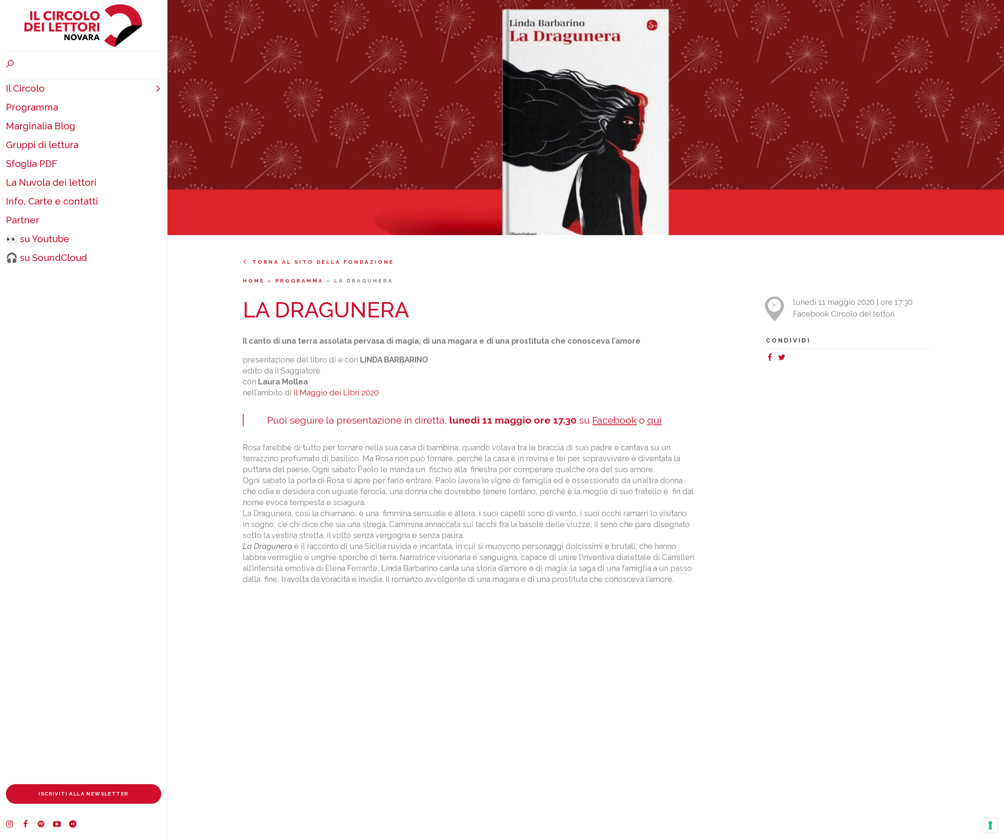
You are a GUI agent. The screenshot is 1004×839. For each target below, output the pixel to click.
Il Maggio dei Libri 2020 (336, 392)
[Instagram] (14, 825)
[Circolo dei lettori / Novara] (83, 25)
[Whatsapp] (791, 358)
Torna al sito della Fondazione (323, 262)
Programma (32, 107)
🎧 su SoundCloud (46, 257)
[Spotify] (45, 825)
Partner (22, 220)
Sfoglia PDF (31, 163)
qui (654, 420)
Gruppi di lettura (42, 144)
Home (255, 281)
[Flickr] (76, 825)
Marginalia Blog (40, 126)
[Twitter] (783, 358)
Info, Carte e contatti (52, 201)
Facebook (614, 420)
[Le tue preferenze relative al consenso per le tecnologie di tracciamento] (990, 825)
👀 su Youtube (37, 239)
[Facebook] (29, 825)
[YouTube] (61, 825)
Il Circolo (25, 88)
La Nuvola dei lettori (51, 182)
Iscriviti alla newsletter (83, 794)
